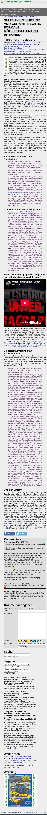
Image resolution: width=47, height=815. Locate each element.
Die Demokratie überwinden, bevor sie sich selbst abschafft (19, 759)
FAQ (37, 812)
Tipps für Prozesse (21, 16)
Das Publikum (10, 52)
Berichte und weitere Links (13, 53)
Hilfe (16, 657)
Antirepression (17, 9)
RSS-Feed (43, 812)
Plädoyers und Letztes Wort (13, 46)
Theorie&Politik (6, 12)
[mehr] (34, 688)
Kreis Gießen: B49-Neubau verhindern (17, 757)
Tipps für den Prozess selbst (13, 44)
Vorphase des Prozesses (29, 43)
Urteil (26, 46)
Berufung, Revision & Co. (37, 50)
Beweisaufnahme (31, 44)
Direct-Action (5, 9)
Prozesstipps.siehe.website (18, 193)
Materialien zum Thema (32, 53)
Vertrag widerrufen (24, 814)
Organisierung (29, 9)
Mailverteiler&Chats (19, 762)
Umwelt (38, 9)
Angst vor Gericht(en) (24, 52)
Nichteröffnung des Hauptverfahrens (17, 527)
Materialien (5, 14)
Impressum (31, 812)
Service (13, 14)
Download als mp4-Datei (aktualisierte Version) (29, 346)
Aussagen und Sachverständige (15, 50)
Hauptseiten (33, 16)
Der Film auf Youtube (26, 345)
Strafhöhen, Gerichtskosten (13, 48)
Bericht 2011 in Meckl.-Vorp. (24, 212)
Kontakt (25, 812)
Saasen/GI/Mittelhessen (30, 12)
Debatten (17, 12)
